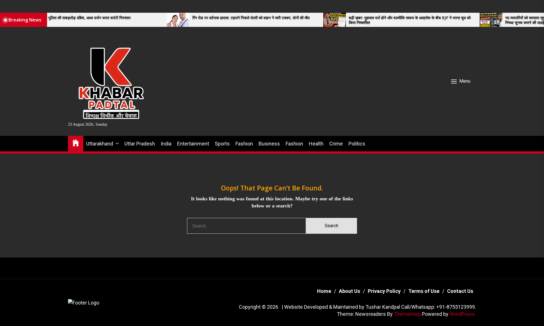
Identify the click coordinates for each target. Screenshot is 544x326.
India (166, 144)
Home (324, 291)
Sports (222, 144)
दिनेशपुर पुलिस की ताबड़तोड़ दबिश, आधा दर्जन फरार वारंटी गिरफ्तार (67, 18)
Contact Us (460, 291)
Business (269, 144)
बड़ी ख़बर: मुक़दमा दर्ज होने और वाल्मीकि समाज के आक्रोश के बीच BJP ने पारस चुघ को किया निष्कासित (394, 20)
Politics (356, 144)
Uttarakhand (99, 144)
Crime (336, 144)
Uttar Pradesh (139, 144)
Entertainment (193, 144)
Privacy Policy (384, 291)
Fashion (244, 144)
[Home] (75, 142)
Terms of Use (423, 291)
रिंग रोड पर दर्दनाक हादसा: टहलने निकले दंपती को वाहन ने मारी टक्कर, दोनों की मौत (235, 18)
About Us (349, 291)
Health (316, 144)
